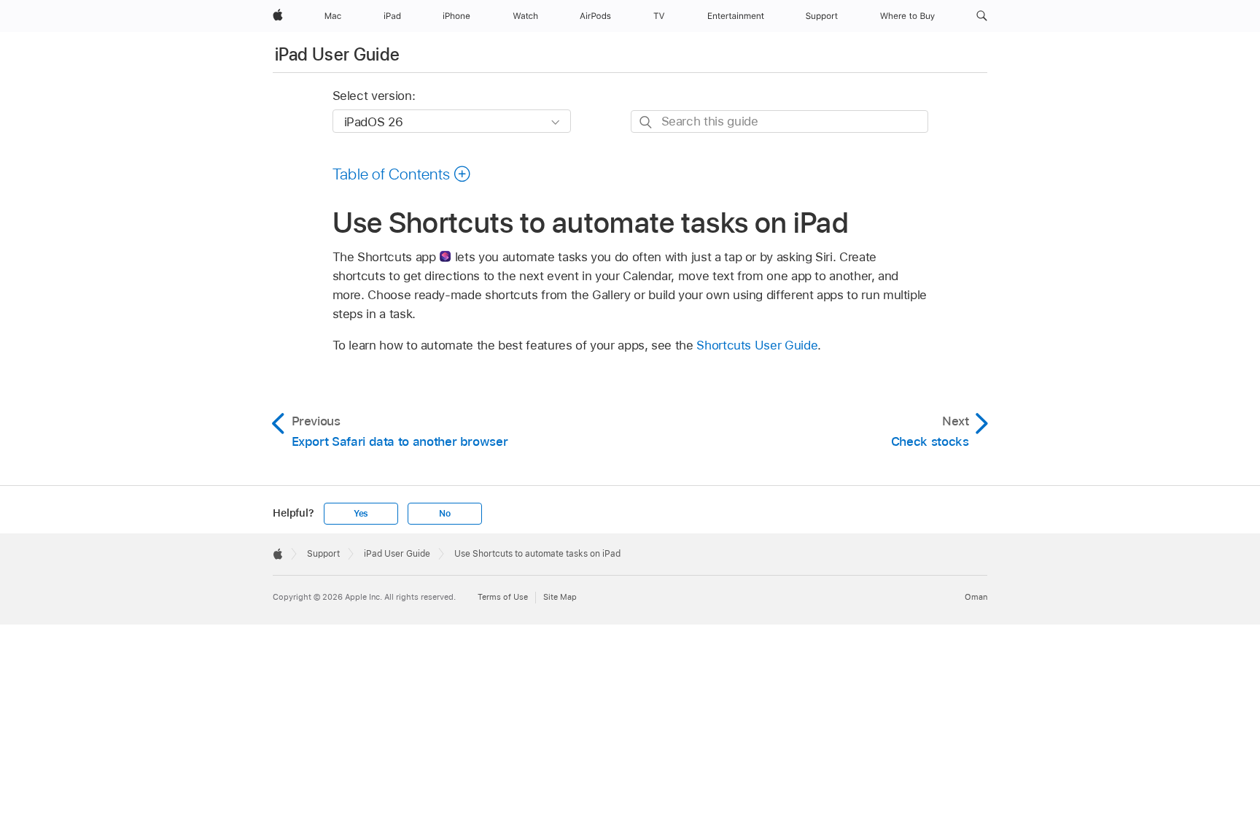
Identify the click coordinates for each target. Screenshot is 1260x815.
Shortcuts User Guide (756, 345)
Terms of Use (503, 597)
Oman (976, 597)
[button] (982, 16)
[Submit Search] (646, 122)
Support (323, 554)
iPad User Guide (337, 54)
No (445, 514)
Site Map (560, 597)
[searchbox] (779, 121)
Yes (361, 514)
